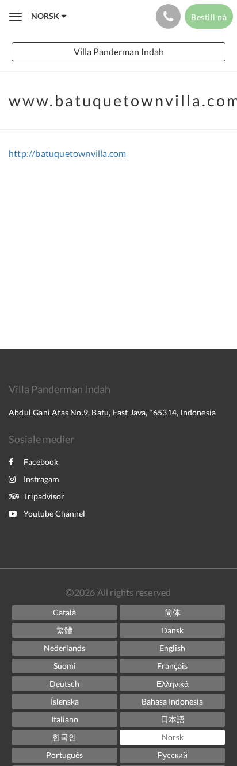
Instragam (41, 479)
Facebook (41, 462)
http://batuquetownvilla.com (67, 153)
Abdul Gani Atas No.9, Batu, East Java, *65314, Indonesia (112, 412)
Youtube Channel (54, 513)
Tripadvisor (44, 496)
